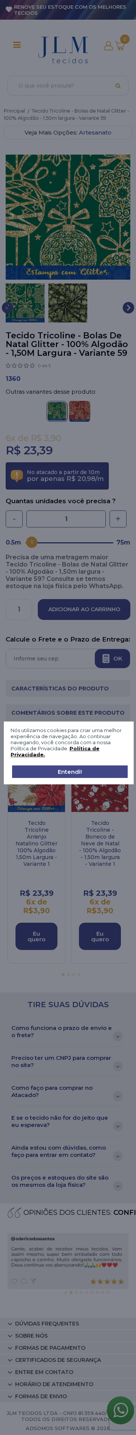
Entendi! (70, 771)
